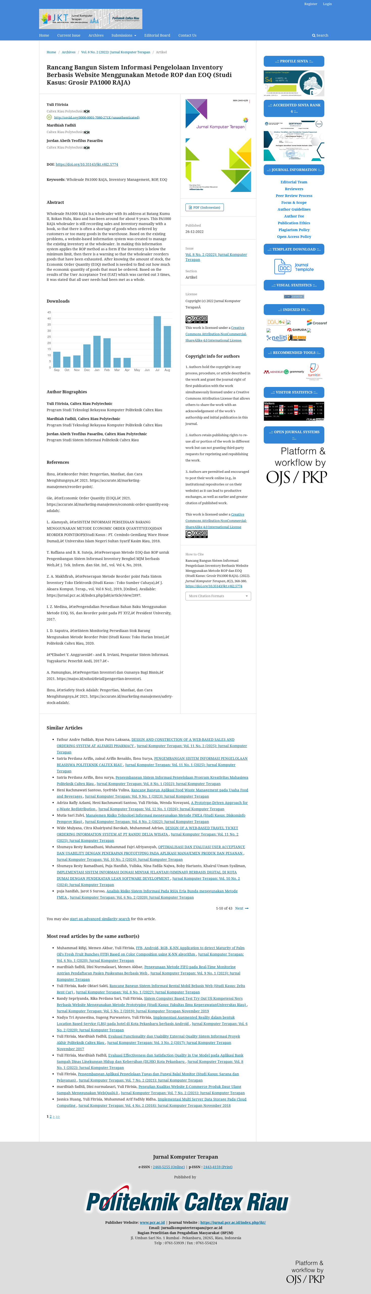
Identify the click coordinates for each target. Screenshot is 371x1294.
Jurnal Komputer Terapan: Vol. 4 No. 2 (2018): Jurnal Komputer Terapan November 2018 (154, 1105)
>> (58, 1116)
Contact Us (187, 35)
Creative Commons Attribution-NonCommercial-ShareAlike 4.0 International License (216, 334)
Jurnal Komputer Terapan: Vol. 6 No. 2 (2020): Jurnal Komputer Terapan (132, 897)
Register (310, 4)
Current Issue (69, 35)
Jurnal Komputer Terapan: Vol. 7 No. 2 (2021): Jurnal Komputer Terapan (141, 1080)
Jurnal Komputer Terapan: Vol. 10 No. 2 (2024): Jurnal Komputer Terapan (120, 859)
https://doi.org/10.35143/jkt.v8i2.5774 (87, 164)
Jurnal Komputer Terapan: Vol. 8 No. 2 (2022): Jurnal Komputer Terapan (147, 821)
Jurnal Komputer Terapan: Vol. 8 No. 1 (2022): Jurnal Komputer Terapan (159, 783)
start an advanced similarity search (100, 918)
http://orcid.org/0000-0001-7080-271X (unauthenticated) (97, 117)
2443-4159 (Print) (217, 1166)
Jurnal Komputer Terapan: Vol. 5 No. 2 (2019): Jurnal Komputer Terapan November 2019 (133, 1011)
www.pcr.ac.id (152, 1222)
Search (321, 35)
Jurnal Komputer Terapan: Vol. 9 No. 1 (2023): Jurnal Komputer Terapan (147, 796)
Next (239, 908)
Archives (96, 35)
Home (44, 35)
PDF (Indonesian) (206, 207)
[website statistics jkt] (294, 297)
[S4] (294, 141)
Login (327, 4)
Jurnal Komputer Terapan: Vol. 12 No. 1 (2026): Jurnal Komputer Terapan (161, 809)
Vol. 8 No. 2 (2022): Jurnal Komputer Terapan (115, 52)
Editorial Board (157, 35)
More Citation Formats (206, 596)
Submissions (122, 35)
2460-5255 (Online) (169, 1166)
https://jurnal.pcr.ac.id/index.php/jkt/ (233, 1222)
